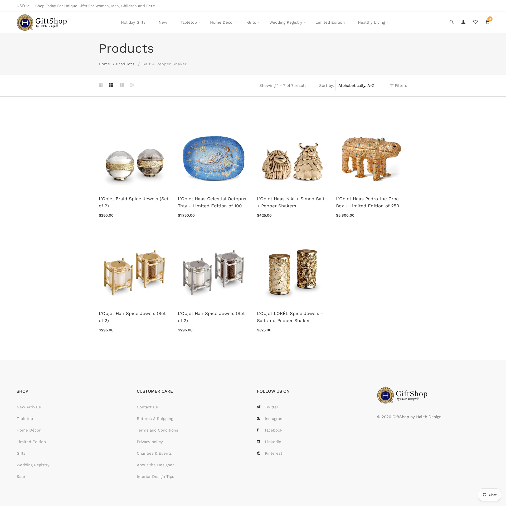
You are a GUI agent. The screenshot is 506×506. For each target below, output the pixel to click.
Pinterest (273, 453)
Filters (400, 85)
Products (125, 64)
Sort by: (326, 85)
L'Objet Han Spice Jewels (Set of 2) (132, 317)
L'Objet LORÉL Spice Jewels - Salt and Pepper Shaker (290, 317)
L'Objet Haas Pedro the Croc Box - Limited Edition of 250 (367, 202)
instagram (274, 418)
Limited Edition (330, 22)
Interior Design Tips (155, 476)
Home (104, 64)
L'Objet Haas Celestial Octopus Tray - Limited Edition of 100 (212, 202)
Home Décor (222, 22)
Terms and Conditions (157, 430)
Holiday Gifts (133, 22)
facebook (274, 430)
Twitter (271, 407)
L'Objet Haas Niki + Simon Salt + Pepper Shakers (291, 202)
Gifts (251, 22)
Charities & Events (154, 453)
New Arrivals (29, 407)
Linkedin (273, 441)
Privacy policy (150, 441)
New (163, 22)
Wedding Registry (285, 22)
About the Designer (155, 465)
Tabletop (189, 22)
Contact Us (147, 407)
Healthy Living (371, 22)
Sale (21, 476)
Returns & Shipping (155, 418)
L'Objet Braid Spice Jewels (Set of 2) (134, 202)
